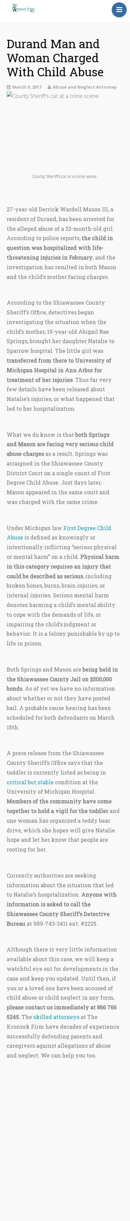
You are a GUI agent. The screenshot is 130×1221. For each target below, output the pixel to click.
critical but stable (30, 782)
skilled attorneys (56, 1016)
